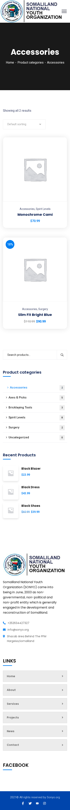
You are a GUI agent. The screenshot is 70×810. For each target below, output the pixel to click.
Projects (13, 717)
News (10, 731)
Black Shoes (30, 506)
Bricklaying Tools (36, 407)
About (11, 690)
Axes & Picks (36, 397)
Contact (13, 745)
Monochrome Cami (35, 214)
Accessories (27, 208)
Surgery (43, 309)
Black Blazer (31, 469)
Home (10, 62)
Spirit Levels (43, 208)
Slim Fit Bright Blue (35, 314)
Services (13, 704)
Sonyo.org (53, 797)
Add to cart (59, 137)
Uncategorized (36, 437)
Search (62, 355)
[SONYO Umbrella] (31, 11)
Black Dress (30, 487)
